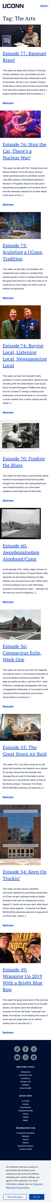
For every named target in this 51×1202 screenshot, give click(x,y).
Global (25, 1117)
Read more (8, 103)
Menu (44, 6)
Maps (25, 1120)
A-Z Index (26, 1101)
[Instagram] (25, 1057)
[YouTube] (17, 1057)
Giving (25, 1114)
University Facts (25, 1075)
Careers (25, 1104)
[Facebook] (25, 1049)
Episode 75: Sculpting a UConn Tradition (22, 252)
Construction (25, 1107)
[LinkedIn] (34, 1057)
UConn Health (25, 1088)
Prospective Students (26, 1133)
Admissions (25, 1072)
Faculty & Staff (25, 1149)
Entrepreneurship (25, 1111)
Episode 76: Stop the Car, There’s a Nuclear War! (24, 151)
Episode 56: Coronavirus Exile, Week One (22, 653)
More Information (15, 1197)
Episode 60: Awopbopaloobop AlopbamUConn (21, 552)
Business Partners (25, 1146)
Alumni (25, 1139)
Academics (25, 1078)
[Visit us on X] (34, 1049)
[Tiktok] (17, 1049)
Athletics (25, 1085)
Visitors (25, 1143)
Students (25, 1136)
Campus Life (25, 1082)
